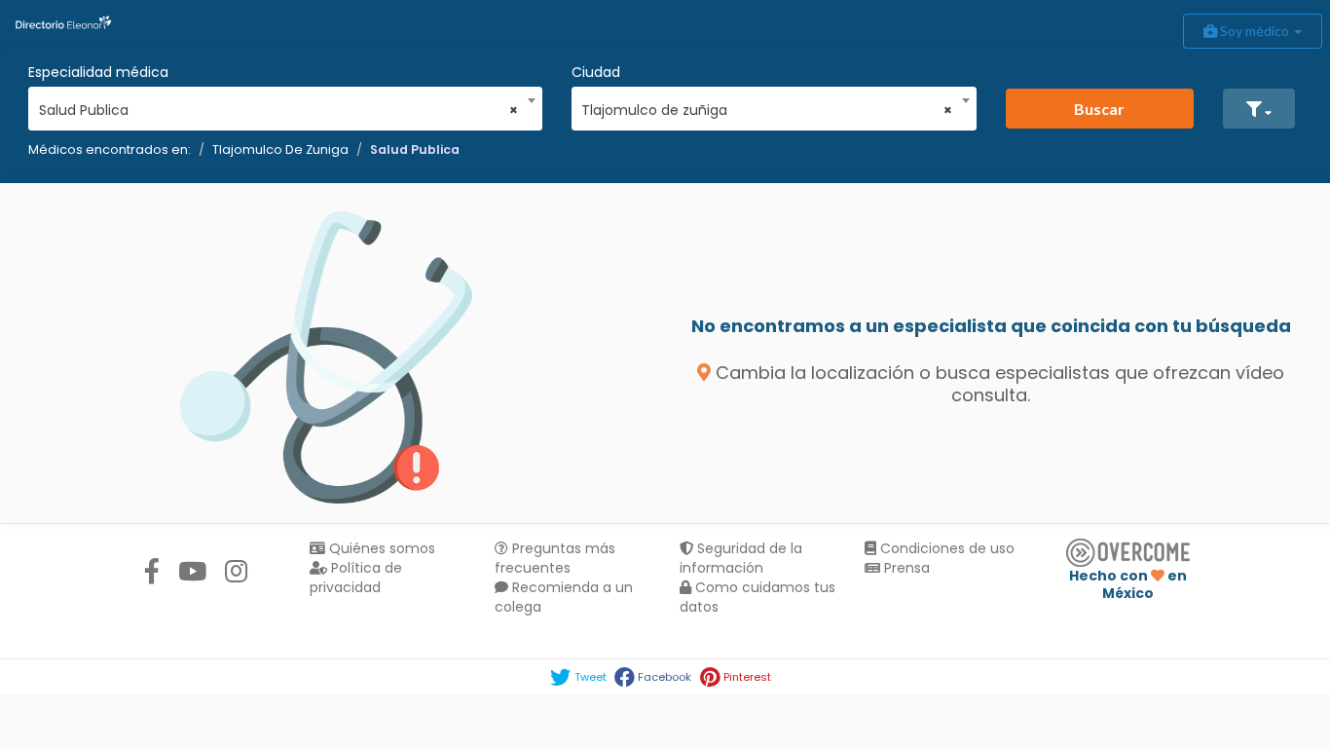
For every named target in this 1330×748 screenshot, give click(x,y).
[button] (1259, 109)
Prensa (905, 568)
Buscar (1099, 108)
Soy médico (1254, 30)
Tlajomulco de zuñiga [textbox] (766, 110)
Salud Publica (415, 149)
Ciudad (596, 72)
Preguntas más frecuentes (555, 558)
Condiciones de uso (945, 548)
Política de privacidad (356, 577)
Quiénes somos (380, 548)
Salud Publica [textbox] (279, 110)
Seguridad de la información (741, 558)
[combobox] (279, 105)
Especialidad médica (98, 72)
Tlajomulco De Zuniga (280, 149)
